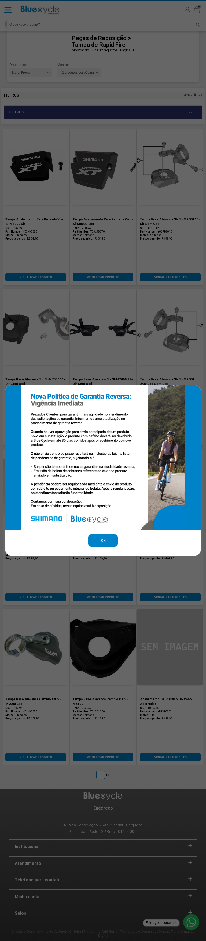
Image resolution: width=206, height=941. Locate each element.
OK (103, 541)
